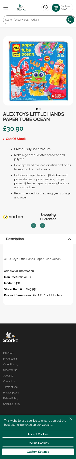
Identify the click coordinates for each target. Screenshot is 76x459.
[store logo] (21, 7)
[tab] (38, 239)
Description (15, 239)
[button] (36, 108)
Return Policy (10, 398)
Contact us (9, 381)
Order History (10, 364)
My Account (10, 358)
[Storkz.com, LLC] (20, 337)
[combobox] (39, 19)
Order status (10, 370)
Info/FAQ (8, 353)
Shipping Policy (11, 404)
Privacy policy (11, 392)
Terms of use (10, 387)
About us (8, 375)
